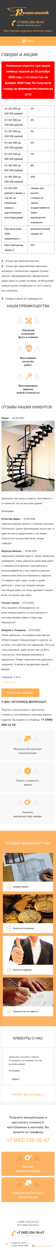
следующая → (9, 682)
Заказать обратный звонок (29, 25)
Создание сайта (19, 1243)
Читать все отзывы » (20, 692)
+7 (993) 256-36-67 (30, 22)
